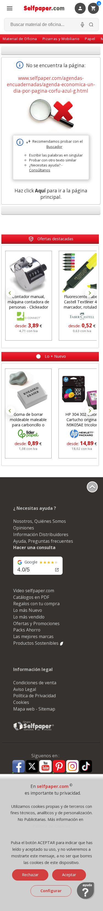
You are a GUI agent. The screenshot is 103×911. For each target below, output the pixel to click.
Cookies (21, 702)
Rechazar (30, 874)
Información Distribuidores (40, 534)
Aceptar (69, 874)
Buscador (54, 146)
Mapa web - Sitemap (34, 709)
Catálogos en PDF (31, 597)
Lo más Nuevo (27, 610)
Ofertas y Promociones (36, 623)
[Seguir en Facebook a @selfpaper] (18, 767)
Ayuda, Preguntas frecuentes (43, 541)
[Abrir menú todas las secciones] (9, 8)
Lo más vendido (28, 617)
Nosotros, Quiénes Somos (39, 521)
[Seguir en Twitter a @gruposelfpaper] (32, 766)
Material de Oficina (20, 38)
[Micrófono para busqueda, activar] (82, 24)
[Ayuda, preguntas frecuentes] (86, 898)
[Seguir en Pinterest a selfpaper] (59, 767)
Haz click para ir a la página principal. (51, 193)
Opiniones (23, 528)
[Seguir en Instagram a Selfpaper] (72, 767)
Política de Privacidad (34, 696)
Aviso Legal (24, 689)
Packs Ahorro (26, 630)
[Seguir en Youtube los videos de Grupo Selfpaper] (45, 766)
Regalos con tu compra (36, 604)
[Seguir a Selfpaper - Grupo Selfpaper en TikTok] (86, 766)
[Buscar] (91, 24)
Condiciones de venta (34, 683)
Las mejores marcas (33, 636)
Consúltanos (39, 170)
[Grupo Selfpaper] (33, 730)
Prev (10, 293)
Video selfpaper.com (33, 591)
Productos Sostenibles (36, 643)
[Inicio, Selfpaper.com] (44, 8)
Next (89, 293)
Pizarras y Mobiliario (61, 38)
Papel (90, 38)
